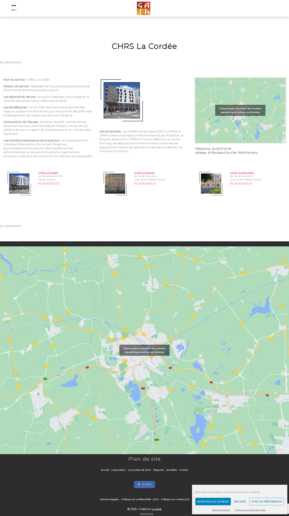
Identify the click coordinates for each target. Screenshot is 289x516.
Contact (183, 469)
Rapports (158, 469)
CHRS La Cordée (48, 172)
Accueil (105, 469)
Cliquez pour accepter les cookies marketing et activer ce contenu (240, 110)
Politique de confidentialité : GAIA (250, 510)
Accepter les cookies (213, 501)
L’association (118, 469)
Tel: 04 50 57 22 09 (48, 183)
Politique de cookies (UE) (175, 499)
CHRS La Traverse (144, 172)
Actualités (171, 469)
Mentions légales (109, 499)
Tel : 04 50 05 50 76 (241, 183)
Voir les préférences (266, 501)
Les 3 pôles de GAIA (139, 469)
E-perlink (157, 509)
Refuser (240, 501)
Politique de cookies (221, 510)
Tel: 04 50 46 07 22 (145, 183)
